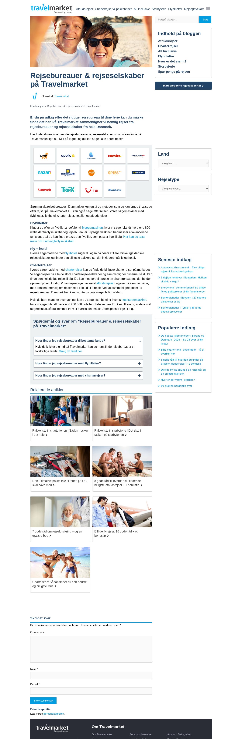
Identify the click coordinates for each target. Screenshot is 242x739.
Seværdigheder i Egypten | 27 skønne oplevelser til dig (183, 299)
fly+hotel (71, 253)
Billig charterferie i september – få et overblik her (182, 351)
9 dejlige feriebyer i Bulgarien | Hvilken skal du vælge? (184, 279)
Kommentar (37, 632)
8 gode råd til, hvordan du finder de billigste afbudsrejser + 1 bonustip (182, 361)
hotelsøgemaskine (134, 299)
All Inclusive (142, 9)
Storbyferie (159, 9)
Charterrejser (168, 46)
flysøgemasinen (92, 227)
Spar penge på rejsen (174, 71)
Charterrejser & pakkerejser (113, 9)
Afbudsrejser (84, 9)
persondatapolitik (53, 713)
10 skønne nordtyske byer (176, 385)
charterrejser (73, 269)
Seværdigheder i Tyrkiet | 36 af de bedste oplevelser (181, 309)
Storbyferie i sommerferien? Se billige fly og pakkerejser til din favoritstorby (183, 289)
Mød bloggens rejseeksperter (182, 85)
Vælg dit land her (70, 351)
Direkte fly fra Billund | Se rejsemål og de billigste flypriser (183, 371)
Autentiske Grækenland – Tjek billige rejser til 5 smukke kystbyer (183, 269)
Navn (34, 668)
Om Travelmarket (102, 734)
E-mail (35, 684)
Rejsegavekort (194, 9)
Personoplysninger (141, 734)
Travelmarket (61, 96)
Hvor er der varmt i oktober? (178, 379)
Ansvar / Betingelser (179, 734)
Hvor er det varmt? (172, 61)
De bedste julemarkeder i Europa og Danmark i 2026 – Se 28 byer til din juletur (182, 339)
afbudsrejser (104, 283)
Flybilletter (175, 9)
